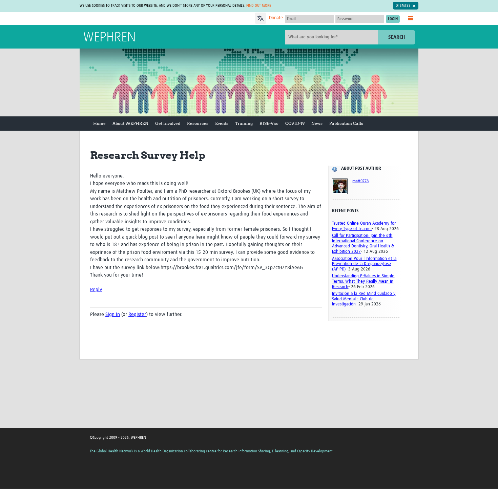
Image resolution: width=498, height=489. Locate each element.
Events (221, 123)
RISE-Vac (269, 123)
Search (396, 37)
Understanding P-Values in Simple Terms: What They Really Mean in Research (363, 281)
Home (99, 123)
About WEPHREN (130, 123)
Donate (276, 18)
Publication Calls (346, 123)
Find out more (258, 5)
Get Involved (167, 123)
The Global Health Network (133, 19)
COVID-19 (295, 123)
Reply (96, 289)
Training (244, 123)
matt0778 (360, 181)
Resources (197, 123)
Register (137, 314)
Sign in (112, 314)
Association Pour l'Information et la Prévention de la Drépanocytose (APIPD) (364, 264)
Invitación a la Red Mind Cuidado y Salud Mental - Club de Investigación (363, 298)
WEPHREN (109, 37)
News (317, 123)
